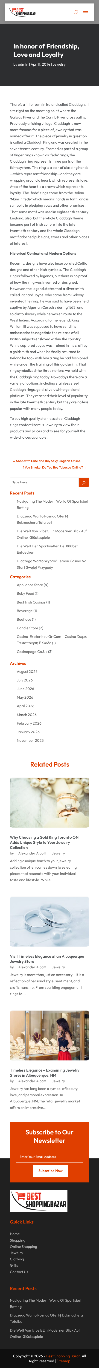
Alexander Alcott (32, 853)
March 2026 (27, 714)
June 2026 (25, 688)
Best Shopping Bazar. (63, 1356)
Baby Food (25, 593)
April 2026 (25, 705)
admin (23, 64)
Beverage (25, 610)
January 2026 (28, 731)
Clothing (17, 1259)
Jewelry (59, 64)
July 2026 (25, 680)
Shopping (17, 1240)
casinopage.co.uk (32, 651)
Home (15, 1233)
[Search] (84, 482)
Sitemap (63, 1360)
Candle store (27, 628)
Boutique (24, 619)
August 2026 (27, 671)
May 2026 (25, 697)
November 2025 (30, 740)
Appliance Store (30, 584)
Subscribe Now (50, 1170)
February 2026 (29, 723)
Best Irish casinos (31, 602)
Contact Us (19, 1271)
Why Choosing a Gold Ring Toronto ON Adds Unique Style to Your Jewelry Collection (44, 842)
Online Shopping (23, 1246)
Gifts (14, 1265)
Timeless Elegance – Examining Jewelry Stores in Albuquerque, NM (44, 1073)
